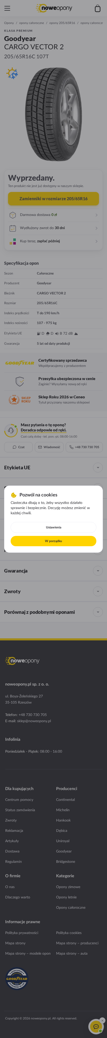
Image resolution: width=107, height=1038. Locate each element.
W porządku (53, 541)
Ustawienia (53, 527)
